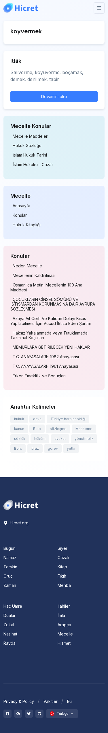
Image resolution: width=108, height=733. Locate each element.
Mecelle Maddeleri (30, 136)
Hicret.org (19, 522)
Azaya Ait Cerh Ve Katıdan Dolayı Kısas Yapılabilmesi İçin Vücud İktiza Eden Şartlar (50, 321)
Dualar (9, 615)
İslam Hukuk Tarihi (30, 155)
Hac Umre (12, 606)
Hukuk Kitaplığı (27, 225)
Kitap (62, 566)
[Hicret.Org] (20, 8)
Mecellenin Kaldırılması (34, 275)
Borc (18, 448)
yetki (71, 448)
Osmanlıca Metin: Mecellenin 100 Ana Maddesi (46, 287)
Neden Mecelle (27, 266)
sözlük (19, 438)
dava (37, 419)
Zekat (8, 624)
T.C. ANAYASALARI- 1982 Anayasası (46, 356)
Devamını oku (54, 96)
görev (53, 448)
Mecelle (65, 633)
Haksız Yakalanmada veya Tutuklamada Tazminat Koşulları (49, 335)
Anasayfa (21, 205)
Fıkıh (62, 576)
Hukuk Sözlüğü (27, 145)
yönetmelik (84, 438)
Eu (69, 701)
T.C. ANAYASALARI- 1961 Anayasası (45, 366)
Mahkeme (83, 429)
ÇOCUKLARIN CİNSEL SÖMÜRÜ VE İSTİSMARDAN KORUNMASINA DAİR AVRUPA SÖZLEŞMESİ (52, 304)
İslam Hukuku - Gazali (33, 164)
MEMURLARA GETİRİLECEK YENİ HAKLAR (51, 347)
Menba (64, 585)
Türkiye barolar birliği (68, 419)
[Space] (20, 505)
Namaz (9, 557)
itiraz (35, 448)
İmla (61, 615)
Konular (20, 215)
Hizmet (64, 643)
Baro (37, 429)
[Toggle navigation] (99, 8)
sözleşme (58, 429)
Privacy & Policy (18, 701)
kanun (19, 429)
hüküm (40, 438)
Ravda (9, 643)
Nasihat (10, 633)
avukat (60, 438)
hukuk (19, 419)
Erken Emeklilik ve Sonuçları (39, 376)
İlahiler (64, 606)
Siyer (62, 548)
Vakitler (50, 701)
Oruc (8, 576)
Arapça (64, 624)
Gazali (63, 557)
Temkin (10, 566)
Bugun (9, 548)
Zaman (9, 585)
